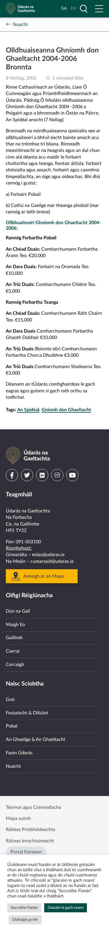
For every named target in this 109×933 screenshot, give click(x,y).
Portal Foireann (26, 852)
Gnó (10, 699)
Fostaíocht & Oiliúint (27, 713)
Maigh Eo (15, 624)
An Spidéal (28, 409)
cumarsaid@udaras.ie (52, 561)
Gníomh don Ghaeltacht (66, 409)
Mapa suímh (18, 818)
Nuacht (20, 24)
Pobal (11, 726)
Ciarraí (12, 651)
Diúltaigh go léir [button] (25, 920)
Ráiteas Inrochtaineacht (30, 841)
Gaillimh (14, 637)
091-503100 (28, 542)
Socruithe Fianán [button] (24, 908)
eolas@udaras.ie (48, 554)
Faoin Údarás (19, 753)
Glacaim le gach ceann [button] (65, 908)
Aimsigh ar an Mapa (43, 576)
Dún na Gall (18, 611)
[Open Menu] (99, 8)
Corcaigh (15, 664)
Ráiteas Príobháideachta (30, 829)
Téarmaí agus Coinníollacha (33, 807)
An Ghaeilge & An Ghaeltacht (35, 739)
